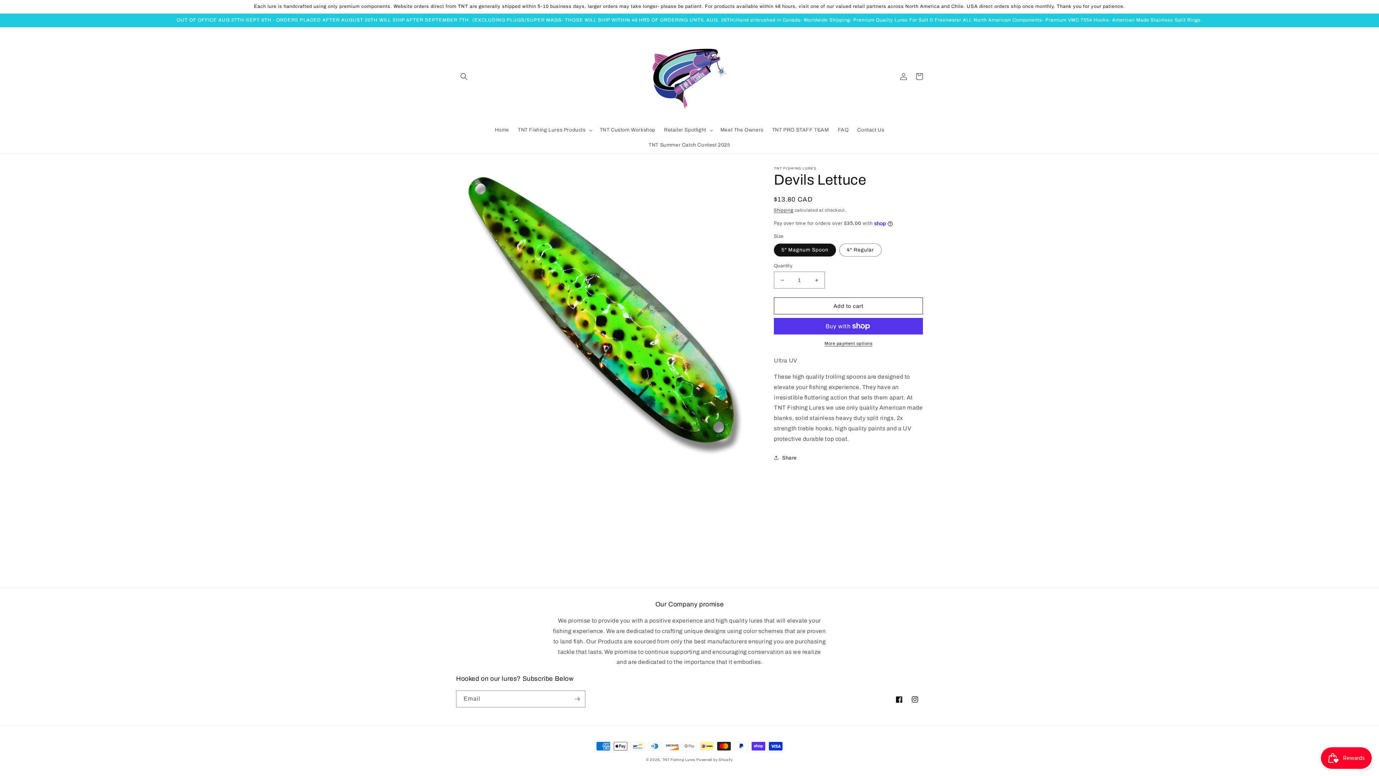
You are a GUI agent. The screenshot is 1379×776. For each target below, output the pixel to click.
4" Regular (860, 250)
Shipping (784, 210)
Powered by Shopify (714, 760)
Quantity (783, 265)
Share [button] (789, 458)
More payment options (848, 343)
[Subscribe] (577, 698)
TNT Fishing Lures (678, 760)
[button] (464, 76)
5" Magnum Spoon (804, 250)
